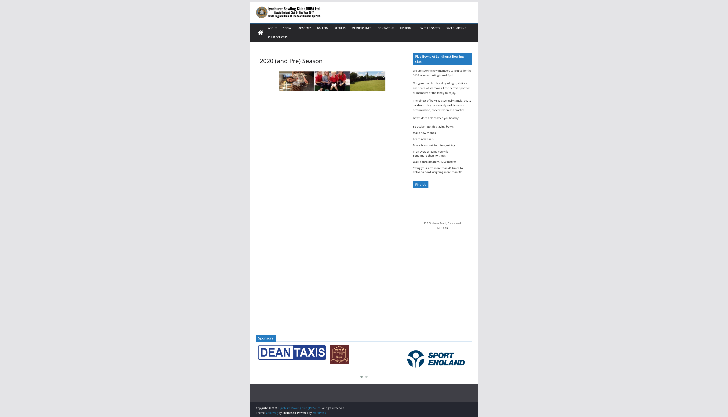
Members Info (362, 28)
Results (340, 28)
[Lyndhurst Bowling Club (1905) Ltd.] (260, 32)
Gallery (322, 28)
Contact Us (386, 28)
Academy (304, 28)
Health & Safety (428, 28)
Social (287, 28)
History (405, 28)
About (272, 28)
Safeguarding (456, 28)
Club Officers (278, 37)
